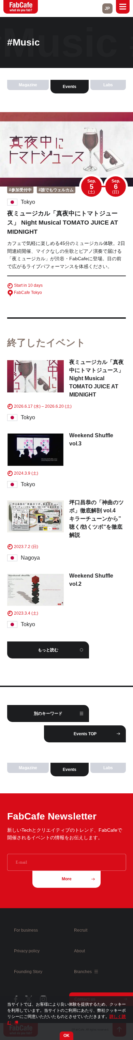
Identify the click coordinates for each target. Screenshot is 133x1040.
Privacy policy (27, 951)
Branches (83, 971)
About (79, 951)
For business (26, 930)
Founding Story (28, 971)
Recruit (80, 930)
